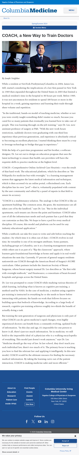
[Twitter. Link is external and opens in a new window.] (33, 421)
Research (11, 396)
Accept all (65, 441)
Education (11, 392)
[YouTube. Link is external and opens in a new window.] (39, 421)
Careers (29, 400)
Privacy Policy (64, 451)
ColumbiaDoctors (64, 376)
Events (29, 392)
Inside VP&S (11, 404)
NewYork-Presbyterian (39, 376)
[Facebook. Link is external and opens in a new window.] (26, 421)
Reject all (65, 445)
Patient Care (11, 400)
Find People (29, 388)
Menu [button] (71, 10)
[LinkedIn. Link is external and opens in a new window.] (46, 421)
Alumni (29, 396)
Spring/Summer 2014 (39, 24)
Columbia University (44, 432)
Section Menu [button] (40, 28)
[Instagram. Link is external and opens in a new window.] (52, 421)
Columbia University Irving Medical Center (15, 376)
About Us (6, 18)
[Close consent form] (75, 436)
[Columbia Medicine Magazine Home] (29, 10)
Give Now (29, 404)
